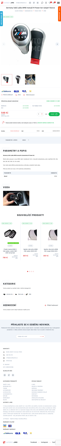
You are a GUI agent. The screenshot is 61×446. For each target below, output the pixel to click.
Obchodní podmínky (37, 390)
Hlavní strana (19, 11)
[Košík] (54, 3)
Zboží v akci (6, 384)
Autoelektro (7, 392)
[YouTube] (30, 2)
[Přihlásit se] (42, 336)
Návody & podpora (37, 386)
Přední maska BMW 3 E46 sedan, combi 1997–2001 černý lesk (10, 251)
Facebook (33, 442)
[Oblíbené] (50, 3)
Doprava (34, 388)
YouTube (55, 442)
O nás (33, 384)
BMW (45, 11)
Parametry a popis (11, 140)
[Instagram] (37, 2)
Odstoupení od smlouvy (39, 399)
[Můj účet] (46, 3)
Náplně (5, 396)
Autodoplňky (7, 390)
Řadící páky (38, 11)
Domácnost (6, 398)
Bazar (5, 399)
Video (24, 140)
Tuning (5, 388)
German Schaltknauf (14, 131)
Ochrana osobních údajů (39, 392)
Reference (35, 396)
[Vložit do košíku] (54, 114)
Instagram (44, 442)
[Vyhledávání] (42, 3)
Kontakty (34, 394)
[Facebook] (33, 2)
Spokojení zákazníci (38, 398)
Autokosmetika (7, 394)
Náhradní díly (29, 11)
